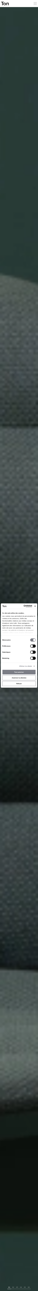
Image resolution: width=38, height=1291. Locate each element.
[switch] (33, 646)
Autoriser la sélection (19, 678)
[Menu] (35, 3)
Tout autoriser (19, 672)
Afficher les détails (25, 666)
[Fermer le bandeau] (35, 606)
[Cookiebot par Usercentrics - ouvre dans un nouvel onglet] (24, 606)
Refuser (19, 683)
